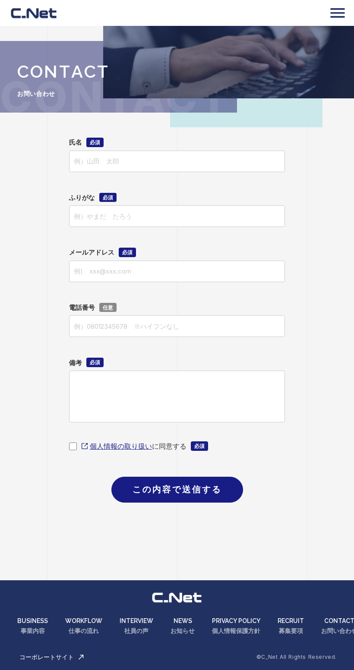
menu (337, 12)
